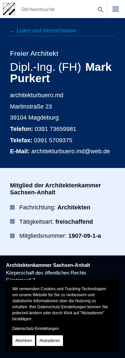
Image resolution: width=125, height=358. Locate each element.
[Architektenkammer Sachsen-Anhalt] (9, 9)
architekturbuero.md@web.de (70, 151)
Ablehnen (23, 340)
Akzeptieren (49, 340)
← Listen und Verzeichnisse (43, 30)
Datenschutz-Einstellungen (35, 328)
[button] (115, 9)
